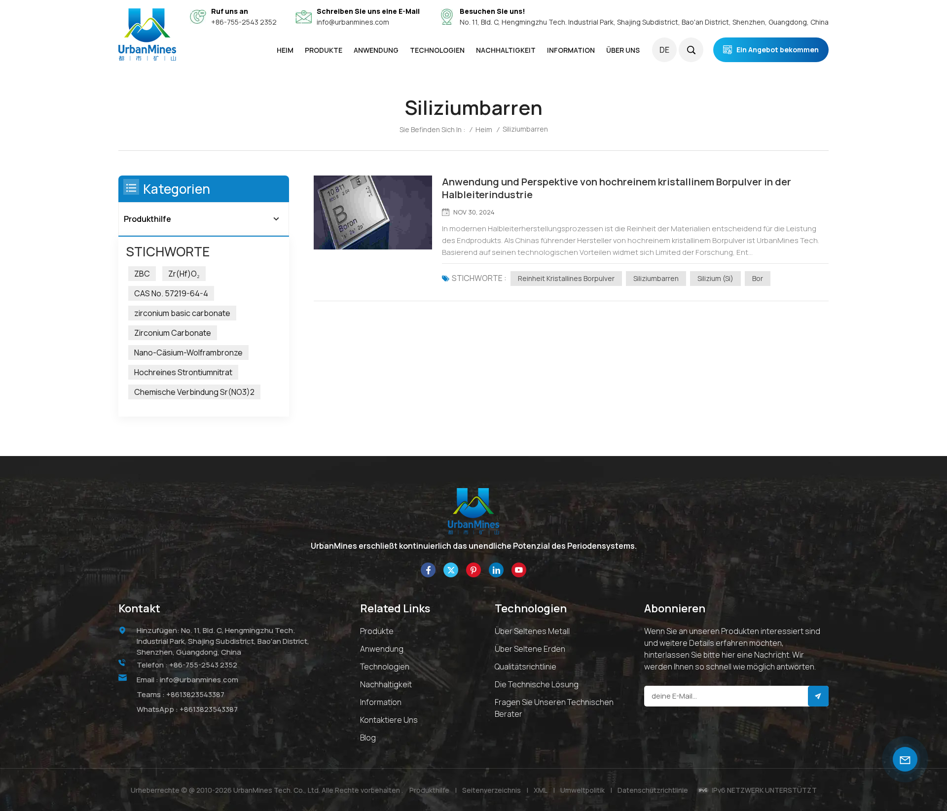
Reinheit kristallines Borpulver (566, 278)
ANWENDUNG (376, 50)
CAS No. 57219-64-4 (171, 293)
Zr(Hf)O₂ (184, 273)
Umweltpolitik (582, 790)
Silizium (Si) (715, 278)
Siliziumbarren (656, 278)
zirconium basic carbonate (182, 313)
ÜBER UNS (623, 50)
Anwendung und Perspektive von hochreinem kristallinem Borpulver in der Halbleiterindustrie (616, 188)
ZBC (142, 273)
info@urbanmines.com (353, 22)
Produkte (377, 631)
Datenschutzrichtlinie (653, 790)
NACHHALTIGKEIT (506, 50)
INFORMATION (571, 50)
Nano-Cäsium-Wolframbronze (188, 352)
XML (540, 790)
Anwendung (381, 648)
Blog (368, 737)
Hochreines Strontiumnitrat (183, 372)
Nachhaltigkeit (386, 684)
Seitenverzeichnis (491, 790)
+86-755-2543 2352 (244, 22)
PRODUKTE (323, 50)
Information (380, 702)
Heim (285, 50)
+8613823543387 (195, 694)
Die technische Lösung (537, 684)
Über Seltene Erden (530, 648)
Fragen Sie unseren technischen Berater (554, 708)
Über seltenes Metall (532, 631)
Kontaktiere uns (389, 719)
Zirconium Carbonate (172, 332)
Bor (757, 278)
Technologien (437, 50)
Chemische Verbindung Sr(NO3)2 (194, 392)
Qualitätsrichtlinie (525, 666)
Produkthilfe (147, 218)
